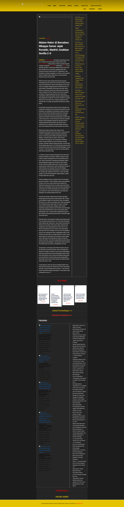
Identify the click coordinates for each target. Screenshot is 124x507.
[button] (55, 5)
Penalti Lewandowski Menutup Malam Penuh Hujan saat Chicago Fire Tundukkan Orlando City (55, 298)
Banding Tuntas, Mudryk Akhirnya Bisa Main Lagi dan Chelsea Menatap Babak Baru (45, 393)
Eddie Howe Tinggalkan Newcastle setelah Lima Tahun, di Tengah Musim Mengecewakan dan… (45, 427)
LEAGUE (76, 5)
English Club (84, 5)
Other (84, 9)
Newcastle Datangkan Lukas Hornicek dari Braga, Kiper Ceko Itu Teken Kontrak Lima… (45, 337)
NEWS (54, 5)
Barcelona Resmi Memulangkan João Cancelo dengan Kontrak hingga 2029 (43, 296)
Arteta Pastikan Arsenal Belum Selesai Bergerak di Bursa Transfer (45, 366)
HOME (49, 5)
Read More (43, 301)
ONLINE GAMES (62, 497)
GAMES (100, 9)
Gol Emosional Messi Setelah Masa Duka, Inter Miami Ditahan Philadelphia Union (67, 297)
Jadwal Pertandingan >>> (62, 311)
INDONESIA (92, 9)
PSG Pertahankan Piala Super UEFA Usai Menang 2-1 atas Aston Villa (80, 296)
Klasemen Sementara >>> (62, 315)
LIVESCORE (62, 5)
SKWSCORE (79, 503)
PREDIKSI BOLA (62, 491)
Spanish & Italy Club (96, 5)
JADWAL (69, 5)
